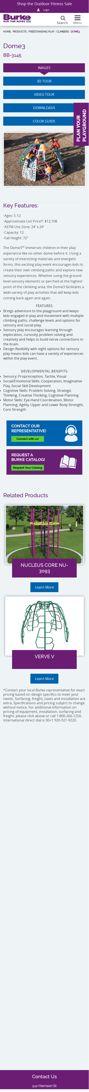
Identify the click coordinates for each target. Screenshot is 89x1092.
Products (20, 31)
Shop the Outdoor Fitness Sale (44, 3)
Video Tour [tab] (44, 94)
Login (46, 9)
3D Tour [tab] (44, 81)
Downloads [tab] (44, 107)
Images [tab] (44, 67)
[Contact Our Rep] (44, 433)
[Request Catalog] (44, 462)
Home (7, 31)
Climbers (62, 31)
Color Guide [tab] (44, 121)
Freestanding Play (41, 31)
